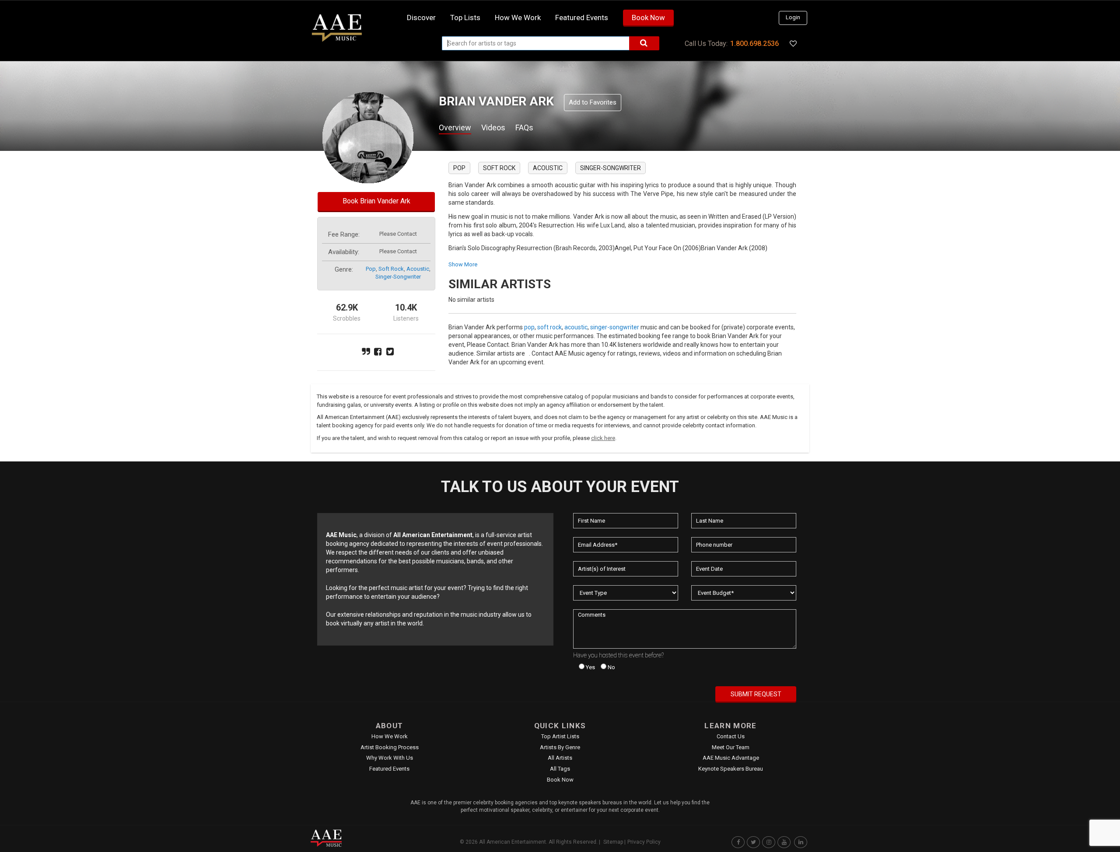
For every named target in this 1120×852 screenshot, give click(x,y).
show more (462, 264)
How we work (518, 17)
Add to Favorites (592, 102)
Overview (455, 127)
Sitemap (613, 842)
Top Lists (465, 17)
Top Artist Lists (560, 736)
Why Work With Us (389, 757)
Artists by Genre (560, 747)
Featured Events (581, 17)
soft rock (391, 268)
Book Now (648, 17)
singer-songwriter (398, 276)
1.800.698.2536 (754, 43)
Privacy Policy (644, 842)
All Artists (560, 757)
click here (603, 438)
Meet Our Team (730, 747)
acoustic (417, 268)
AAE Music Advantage (731, 757)
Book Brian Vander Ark (376, 201)
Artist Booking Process (389, 747)
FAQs (524, 127)
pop (371, 268)
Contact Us (731, 736)
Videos (493, 127)
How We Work (389, 736)
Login (793, 17)
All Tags (560, 768)
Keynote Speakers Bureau (730, 768)
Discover (421, 17)
